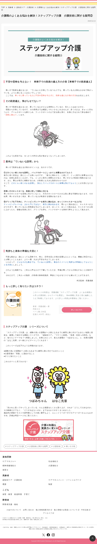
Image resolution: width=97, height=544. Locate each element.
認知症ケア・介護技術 (25, 7)
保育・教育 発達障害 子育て (16, 494)
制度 (50, 484)
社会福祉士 (53, 461)
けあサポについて (14, 510)
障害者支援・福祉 (10, 504)
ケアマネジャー (9, 461)
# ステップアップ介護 (14, 446)
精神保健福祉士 (9, 466)
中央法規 (84, 510)
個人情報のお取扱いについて (65, 510)
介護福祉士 (53, 466)
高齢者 (10, 7)
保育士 (5, 470)
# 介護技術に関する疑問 (38, 446)
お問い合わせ (28, 510)
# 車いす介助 (69, 446)
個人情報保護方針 (43, 510)
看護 (4, 484)
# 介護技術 (55, 446)
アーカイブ (47, 513)
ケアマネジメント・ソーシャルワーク (65, 480)
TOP (3, 7)
